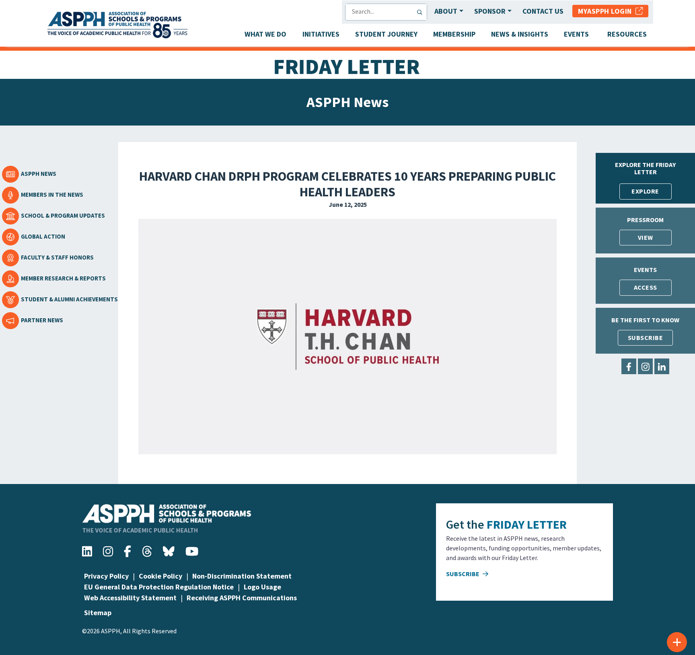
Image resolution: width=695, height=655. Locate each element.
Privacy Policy (106, 576)
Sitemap (97, 612)
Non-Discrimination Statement (242, 576)
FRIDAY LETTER (527, 524)
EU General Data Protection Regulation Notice (159, 586)
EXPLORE (645, 191)
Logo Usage (262, 586)
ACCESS (645, 287)
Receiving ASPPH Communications (242, 597)
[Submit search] (421, 12)
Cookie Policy (160, 576)
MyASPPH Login (606, 11)
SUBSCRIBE (645, 338)
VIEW (645, 237)
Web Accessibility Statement (130, 597)
